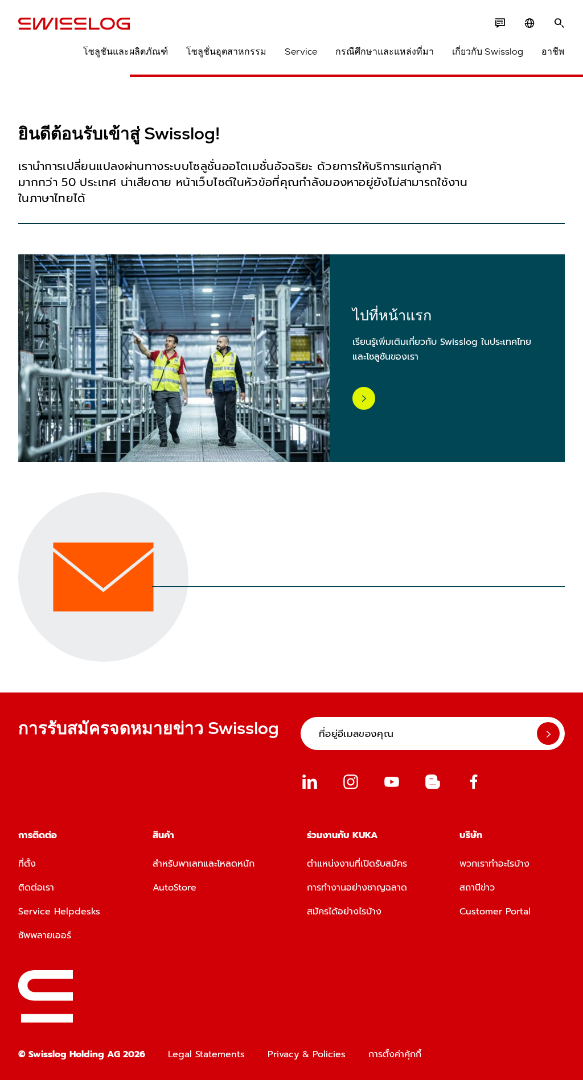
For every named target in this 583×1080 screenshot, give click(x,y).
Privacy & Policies (307, 1054)
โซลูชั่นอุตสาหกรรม (226, 51)
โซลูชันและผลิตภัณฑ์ (125, 51)
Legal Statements (206, 1054)
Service (301, 51)
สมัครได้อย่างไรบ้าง (344, 911)
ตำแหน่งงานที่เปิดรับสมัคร (357, 864)
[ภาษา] (529, 23)
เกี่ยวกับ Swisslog (487, 51)
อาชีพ (553, 51)
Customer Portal (495, 911)
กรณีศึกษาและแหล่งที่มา (384, 51)
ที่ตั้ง (27, 864)
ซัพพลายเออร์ (44, 935)
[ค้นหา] (559, 23)
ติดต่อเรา (36, 887)
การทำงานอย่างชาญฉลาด (357, 887)
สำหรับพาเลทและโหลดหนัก (203, 864)
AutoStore (174, 887)
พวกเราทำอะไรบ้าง (494, 864)
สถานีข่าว (477, 887)
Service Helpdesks (59, 911)
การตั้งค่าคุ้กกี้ (394, 1054)
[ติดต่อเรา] (500, 23)
